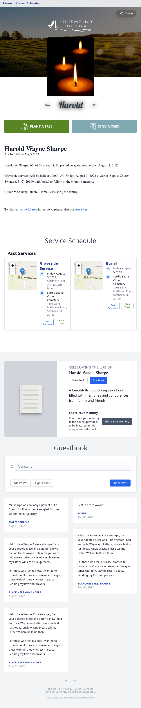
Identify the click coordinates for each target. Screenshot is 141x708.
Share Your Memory (117, 421)
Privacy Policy (60, 691)
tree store (81, 209)
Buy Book (98, 380)
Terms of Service (80, 691)
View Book (78, 380)
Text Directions (46, 322)
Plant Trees (61, 322)
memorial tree (28, 209)
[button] (22, 271)
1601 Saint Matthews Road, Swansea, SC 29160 (57, 309)
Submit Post (120, 483)
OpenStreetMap (74, 697)
